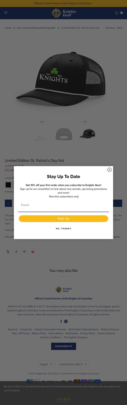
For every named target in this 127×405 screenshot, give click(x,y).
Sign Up (63, 218)
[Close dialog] (109, 170)
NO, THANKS (63, 228)
